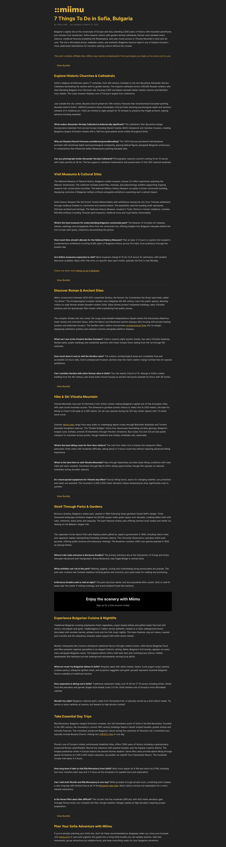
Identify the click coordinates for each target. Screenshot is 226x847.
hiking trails (68, 424)
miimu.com (64, 837)
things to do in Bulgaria (87, 270)
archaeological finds (136, 325)
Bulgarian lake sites (108, 785)
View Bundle (63, 65)
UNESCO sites (106, 734)
